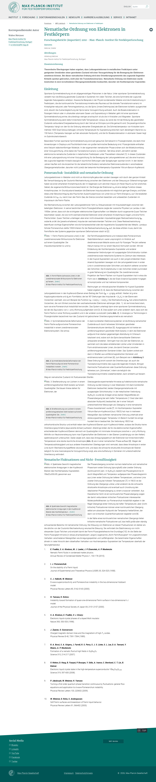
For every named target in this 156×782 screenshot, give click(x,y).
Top (144, 730)
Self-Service (113, 741)
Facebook (15, 757)
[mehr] (57, 282)
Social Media (16, 740)
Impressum (69, 773)
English (127, 7)
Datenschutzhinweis (84, 773)
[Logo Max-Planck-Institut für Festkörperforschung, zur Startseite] (54, 7)
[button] (83, 271)
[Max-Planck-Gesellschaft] (13, 773)
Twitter (14, 761)
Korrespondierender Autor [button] (24, 30)
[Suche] (146, 6)
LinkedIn (15, 749)
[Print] (151, 29)
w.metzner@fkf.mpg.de (19, 45)
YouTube (15, 753)
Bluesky (14, 745)
